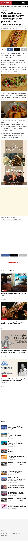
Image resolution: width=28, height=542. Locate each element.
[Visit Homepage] (7, 3)
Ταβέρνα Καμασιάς (6, 219)
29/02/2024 (16, 28)
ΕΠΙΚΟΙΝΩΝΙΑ (4, 535)
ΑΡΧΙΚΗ (3, 533)
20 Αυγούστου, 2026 (13, 508)
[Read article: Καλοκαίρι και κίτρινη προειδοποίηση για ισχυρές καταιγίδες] (4, 427)
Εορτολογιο (10, 6)
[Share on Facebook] (10, 49)
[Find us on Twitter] (3, 531)
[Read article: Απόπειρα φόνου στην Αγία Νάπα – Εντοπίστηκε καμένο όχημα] (4, 464)
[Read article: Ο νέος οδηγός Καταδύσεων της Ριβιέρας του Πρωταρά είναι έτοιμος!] (4, 443)
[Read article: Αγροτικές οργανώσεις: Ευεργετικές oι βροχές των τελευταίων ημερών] (4, 435)
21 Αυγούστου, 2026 (13, 495)
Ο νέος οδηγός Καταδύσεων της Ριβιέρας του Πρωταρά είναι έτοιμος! (16, 443)
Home (2, 10)
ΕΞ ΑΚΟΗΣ (13, 217)
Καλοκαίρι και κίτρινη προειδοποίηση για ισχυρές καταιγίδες (15, 427)
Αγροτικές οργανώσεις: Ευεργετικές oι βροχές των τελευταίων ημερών (15, 435)
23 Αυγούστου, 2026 (13, 474)
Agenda (6, 10)
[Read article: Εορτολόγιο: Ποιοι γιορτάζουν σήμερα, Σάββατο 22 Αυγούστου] (4, 493)
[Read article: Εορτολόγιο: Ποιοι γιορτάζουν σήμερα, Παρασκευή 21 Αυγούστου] (4, 506)
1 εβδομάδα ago (12, 430)
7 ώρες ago (4, 356)
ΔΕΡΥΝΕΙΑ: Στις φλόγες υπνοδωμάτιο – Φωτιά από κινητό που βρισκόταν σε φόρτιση (17, 479)
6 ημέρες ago (12, 438)
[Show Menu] (2, 3)
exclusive (7, 217)
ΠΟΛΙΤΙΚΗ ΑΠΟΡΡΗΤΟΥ (18, 533)
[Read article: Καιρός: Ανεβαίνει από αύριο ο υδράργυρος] (4, 457)
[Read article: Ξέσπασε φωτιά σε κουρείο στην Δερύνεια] (4, 451)
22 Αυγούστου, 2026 (13, 489)
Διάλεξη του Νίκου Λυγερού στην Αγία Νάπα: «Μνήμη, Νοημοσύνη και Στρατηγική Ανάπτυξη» (14, 380)
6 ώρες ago (4, 299)
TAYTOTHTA (8, 533)
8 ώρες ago (4, 386)
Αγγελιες (24, 6)
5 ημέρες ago (12, 459)
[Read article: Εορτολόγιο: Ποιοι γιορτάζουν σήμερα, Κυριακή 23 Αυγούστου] (4, 487)
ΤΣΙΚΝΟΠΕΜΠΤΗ (17, 219)
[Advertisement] (14, 201)
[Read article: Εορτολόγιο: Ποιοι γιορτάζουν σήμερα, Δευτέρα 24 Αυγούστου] (4, 473)
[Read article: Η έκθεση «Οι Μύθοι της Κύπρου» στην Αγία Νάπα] (14, 282)
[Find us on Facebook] (1, 531)
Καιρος (15, 6)
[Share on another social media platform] (24, 49)
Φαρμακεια (3, 6)
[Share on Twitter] (17, 49)
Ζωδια (19, 6)
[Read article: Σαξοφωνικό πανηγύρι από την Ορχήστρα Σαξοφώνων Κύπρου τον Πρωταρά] (14, 311)
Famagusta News (7, 28)
